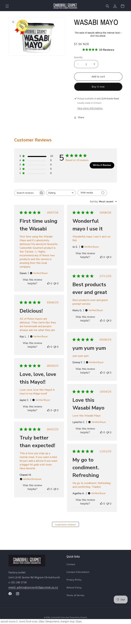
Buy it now (98, 86)
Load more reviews (65, 524)
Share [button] (81, 117)
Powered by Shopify (78, 617)
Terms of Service (75, 595)
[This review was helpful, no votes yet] (48, 283)
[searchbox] (26, 193)
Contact (71, 564)
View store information (90, 108)
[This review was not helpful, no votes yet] (55, 283)
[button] (7, 6)
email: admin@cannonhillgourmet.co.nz (33, 587)
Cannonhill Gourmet (60, 617)
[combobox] (61, 193)
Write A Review (102, 165)
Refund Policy (74, 587)
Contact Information (78, 571)
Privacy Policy (74, 579)
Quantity (78, 57)
